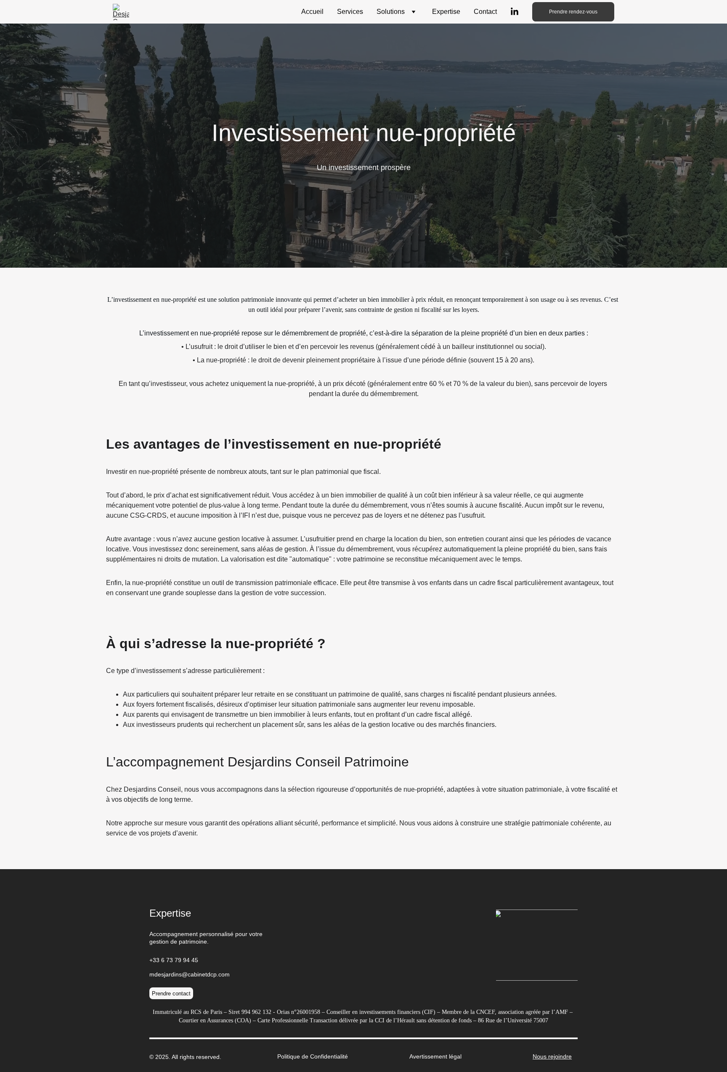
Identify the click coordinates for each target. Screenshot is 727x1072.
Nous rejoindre (552, 1056)
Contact (485, 11)
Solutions (391, 11)
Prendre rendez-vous (573, 12)
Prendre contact (171, 993)
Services (350, 11)
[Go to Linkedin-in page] (514, 12)
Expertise (446, 11)
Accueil (312, 11)
